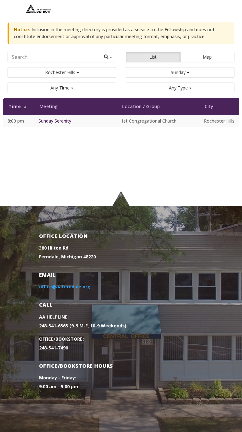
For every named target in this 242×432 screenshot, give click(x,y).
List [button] (153, 57)
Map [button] (207, 57)
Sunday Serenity (54, 121)
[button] (62, 72)
